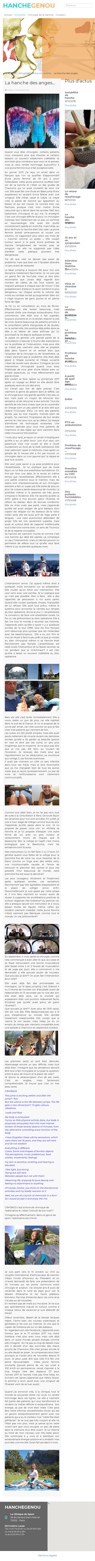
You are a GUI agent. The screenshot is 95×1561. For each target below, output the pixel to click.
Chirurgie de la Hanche (41, 15)
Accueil (8, 15)
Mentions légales (47, 1555)
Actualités (20, 15)
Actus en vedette (41, 73)
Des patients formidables (73, 494)
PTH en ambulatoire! (73, 423)
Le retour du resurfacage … (73, 195)
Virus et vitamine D (70, 286)
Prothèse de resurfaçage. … (73, 448)
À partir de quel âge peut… (70, 380)
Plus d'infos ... (70, 106)
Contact (60, 15)
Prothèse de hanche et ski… (71, 357)
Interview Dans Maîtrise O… (71, 264)
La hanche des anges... (70, 218)
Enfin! (68, 399)
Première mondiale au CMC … (71, 472)
